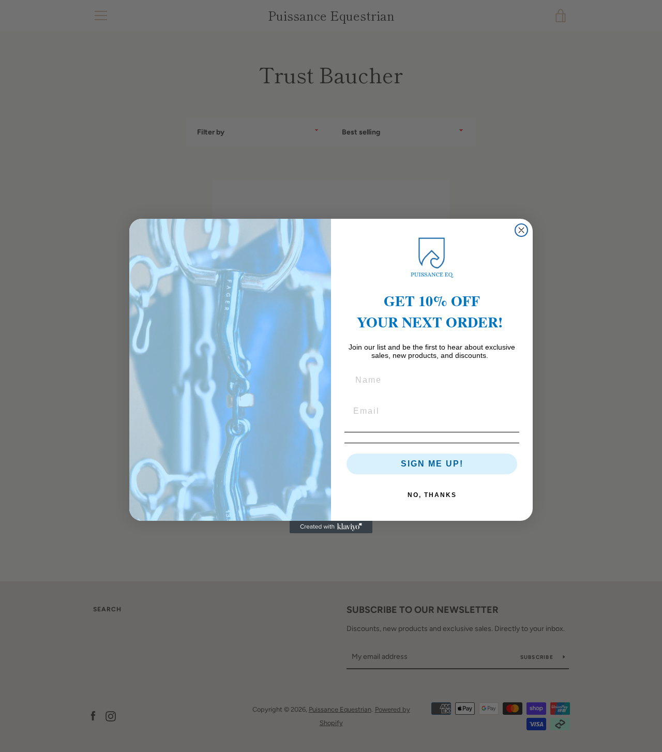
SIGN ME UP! (432, 463)
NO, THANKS (432, 495)
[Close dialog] (521, 230)
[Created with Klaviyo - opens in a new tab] (331, 527)
